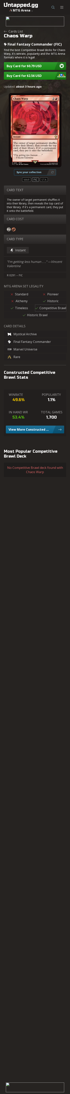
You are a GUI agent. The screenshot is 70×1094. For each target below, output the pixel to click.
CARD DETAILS (14, 326)
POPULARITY (51, 395)
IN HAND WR (18, 412)
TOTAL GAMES (51, 412)
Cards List (16, 31)
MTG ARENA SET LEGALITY (23, 286)
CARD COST (15, 219)
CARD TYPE (15, 239)
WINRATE (16, 395)
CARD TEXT (15, 190)
